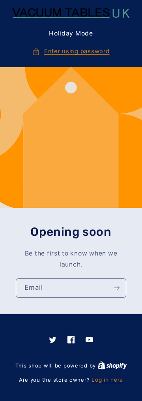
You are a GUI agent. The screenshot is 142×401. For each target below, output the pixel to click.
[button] (70, 52)
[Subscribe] (117, 288)
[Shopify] (112, 365)
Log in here (107, 380)
